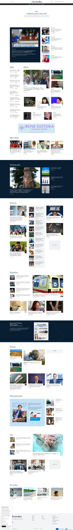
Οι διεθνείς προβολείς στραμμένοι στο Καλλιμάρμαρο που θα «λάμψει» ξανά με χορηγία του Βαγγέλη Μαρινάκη (39, 222)
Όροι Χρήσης (41, 528)
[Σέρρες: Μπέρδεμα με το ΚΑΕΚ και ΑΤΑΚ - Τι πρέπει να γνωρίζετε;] (45, 171)
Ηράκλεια (16, 112)
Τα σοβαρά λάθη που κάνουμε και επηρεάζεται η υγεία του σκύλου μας (39, 251)
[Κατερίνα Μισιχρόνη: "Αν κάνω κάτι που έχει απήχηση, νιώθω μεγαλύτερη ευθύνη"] (43, 101)
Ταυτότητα (53, 518)
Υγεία (11, 434)
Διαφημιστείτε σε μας (55, 517)
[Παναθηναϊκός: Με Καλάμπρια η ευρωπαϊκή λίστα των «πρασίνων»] (31, 234)
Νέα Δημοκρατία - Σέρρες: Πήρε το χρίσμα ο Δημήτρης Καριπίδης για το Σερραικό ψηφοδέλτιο (56, 39)
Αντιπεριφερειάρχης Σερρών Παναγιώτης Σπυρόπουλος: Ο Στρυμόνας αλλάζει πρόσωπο (28, 498)
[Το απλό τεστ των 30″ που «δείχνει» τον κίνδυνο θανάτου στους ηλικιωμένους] (36, 465)
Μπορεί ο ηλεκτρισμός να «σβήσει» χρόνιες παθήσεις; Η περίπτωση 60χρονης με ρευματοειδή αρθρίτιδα (23, 451)
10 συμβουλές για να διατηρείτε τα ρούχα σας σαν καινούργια (59, 400)
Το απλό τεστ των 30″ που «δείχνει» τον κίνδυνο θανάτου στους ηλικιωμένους (34, 472)
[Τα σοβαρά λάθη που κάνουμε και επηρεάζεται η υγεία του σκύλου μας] (31, 252)
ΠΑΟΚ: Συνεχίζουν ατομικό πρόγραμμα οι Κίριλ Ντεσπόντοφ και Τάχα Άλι (39, 239)
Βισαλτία (16, 82)
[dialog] (6, 517)
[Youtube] (12, 522)
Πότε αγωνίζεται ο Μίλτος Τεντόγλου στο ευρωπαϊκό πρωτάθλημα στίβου (39, 245)
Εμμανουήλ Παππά (17, 101)
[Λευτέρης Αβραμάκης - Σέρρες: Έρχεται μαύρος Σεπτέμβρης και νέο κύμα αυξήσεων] (45, 189)
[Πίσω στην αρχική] (36, 1)
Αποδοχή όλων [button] (4, 526)
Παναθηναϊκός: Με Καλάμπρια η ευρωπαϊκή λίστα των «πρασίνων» (39, 233)
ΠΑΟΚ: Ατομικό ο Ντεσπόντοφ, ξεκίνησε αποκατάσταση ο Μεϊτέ (38, 257)
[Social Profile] (20, 412)
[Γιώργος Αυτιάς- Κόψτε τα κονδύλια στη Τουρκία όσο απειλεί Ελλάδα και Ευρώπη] (54, 379)
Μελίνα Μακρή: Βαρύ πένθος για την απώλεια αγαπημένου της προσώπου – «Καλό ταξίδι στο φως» (56, 57)
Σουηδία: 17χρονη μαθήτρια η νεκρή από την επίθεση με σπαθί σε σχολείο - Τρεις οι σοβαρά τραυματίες (23, 283)
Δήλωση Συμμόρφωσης (55, 520)
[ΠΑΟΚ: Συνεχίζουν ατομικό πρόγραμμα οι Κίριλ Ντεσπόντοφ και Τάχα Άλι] (31, 240)
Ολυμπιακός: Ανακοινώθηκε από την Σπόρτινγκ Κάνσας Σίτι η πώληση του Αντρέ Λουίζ (53, 218)
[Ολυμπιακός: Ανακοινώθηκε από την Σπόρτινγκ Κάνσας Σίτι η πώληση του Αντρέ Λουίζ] (54, 211)
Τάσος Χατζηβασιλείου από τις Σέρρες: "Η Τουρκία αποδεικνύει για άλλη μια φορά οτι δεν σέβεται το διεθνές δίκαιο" (57, 48)
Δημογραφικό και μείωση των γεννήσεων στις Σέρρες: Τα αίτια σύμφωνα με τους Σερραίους (15, 76)
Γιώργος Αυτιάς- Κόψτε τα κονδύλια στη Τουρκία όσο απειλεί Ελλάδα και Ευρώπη (53, 385)
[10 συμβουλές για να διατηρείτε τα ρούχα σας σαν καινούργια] (50, 402)
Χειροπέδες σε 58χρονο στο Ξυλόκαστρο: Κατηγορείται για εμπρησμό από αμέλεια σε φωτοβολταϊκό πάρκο (22, 276)
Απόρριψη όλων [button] (9, 526)
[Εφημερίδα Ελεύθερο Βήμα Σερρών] (46, 331)
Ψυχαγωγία (34, 112)
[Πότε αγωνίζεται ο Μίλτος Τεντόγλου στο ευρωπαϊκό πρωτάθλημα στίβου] (31, 246)
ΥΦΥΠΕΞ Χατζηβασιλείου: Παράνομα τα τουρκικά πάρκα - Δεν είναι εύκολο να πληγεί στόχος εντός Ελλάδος (35, 385)
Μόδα (16, 396)
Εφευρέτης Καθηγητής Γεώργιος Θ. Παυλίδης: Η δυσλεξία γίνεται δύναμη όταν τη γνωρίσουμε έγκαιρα (56, 498)
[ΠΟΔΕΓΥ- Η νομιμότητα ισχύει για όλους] (34, 357)
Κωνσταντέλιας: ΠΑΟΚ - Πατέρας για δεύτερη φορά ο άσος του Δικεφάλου (39, 263)
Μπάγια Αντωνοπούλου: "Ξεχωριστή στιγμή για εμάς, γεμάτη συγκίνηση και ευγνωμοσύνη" (35, 313)
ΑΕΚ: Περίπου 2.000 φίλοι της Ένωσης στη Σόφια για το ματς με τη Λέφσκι (39, 208)
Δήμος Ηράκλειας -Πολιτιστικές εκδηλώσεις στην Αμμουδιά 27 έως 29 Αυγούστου (15, 105)
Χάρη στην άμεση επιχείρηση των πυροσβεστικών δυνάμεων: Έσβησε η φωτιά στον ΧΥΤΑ (15, 110)
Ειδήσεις (26, 67)
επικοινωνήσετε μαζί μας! (45, 16)
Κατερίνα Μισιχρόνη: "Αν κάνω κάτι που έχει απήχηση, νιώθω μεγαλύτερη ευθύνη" (42, 107)
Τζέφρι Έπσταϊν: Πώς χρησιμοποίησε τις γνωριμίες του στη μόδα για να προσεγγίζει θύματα (59, 419)
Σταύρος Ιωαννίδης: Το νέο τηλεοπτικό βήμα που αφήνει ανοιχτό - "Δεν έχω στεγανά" (37, 115)
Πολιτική (13, 347)
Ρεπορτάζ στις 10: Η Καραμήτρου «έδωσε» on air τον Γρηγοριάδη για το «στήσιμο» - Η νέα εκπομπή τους (34, 89)
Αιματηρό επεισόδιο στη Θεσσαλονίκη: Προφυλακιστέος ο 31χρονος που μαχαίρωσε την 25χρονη (53, 313)
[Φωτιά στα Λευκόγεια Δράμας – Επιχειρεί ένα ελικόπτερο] (18, 306)
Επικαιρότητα (52, 55)
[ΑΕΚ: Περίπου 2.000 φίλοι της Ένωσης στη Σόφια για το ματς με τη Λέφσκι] (31, 209)
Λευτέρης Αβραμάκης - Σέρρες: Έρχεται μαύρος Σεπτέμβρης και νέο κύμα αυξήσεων (57, 187)
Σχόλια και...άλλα (15, 164)
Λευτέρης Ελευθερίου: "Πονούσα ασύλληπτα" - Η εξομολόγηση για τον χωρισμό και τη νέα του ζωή (56, 107)
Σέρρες (12, 67)
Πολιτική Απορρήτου (35, 528)
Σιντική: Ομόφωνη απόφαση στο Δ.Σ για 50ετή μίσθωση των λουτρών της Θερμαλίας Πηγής (15, 116)
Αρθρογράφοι (54, 521)
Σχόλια (33, 518)
